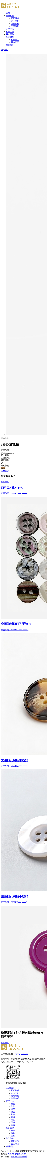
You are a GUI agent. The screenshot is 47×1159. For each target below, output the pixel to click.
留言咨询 (5, 471)
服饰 (13, 1133)
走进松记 (10, 15)
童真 (13, 1125)
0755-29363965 (21, 1054)
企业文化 (15, 21)
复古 (13, 1112)
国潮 (13, 1122)
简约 (13, 1106)
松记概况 (15, 18)
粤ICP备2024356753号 (17, 1154)
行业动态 (15, 42)
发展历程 (15, 23)
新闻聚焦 (10, 37)
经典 (13, 1104)
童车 (13, 1130)
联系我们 (10, 45)
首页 (8, 13)
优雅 (13, 1117)
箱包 (13, 1136)
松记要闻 (15, 39)
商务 (13, 1120)
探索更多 (5, 481)
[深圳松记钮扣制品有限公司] (12, 1050)
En (2, 50)
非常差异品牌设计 (19, 1156)
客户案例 (10, 34)
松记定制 (10, 31)
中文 (6, 50)
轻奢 (13, 1114)
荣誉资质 (15, 26)
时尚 (13, 1109)
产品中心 (10, 29)
